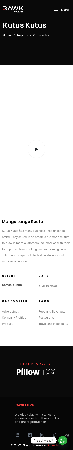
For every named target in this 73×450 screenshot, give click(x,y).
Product (7, 324)
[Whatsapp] (62, 440)
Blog (66, 435)
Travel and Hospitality (53, 324)
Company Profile (13, 318)
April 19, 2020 (48, 286)
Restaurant (46, 318)
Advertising (9, 311)
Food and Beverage (51, 311)
